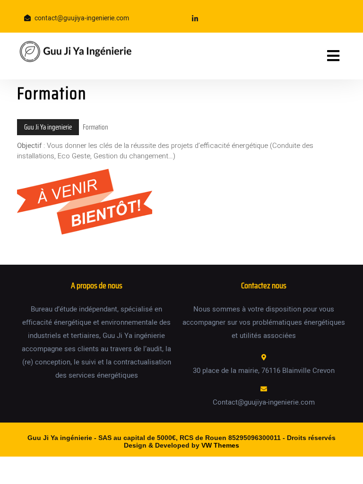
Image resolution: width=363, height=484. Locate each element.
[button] (321, 56)
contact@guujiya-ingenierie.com (82, 18)
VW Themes (219, 445)
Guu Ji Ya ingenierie (48, 127)
